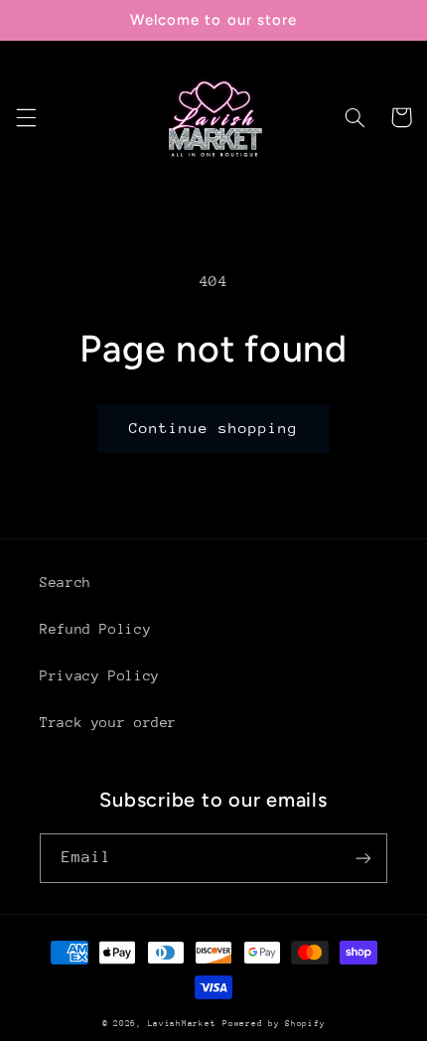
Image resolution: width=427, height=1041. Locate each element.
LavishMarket (182, 1023)
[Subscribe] (363, 857)
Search (65, 582)
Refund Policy (95, 629)
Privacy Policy (100, 675)
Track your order (108, 722)
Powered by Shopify (273, 1023)
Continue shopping (214, 427)
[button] (26, 117)
